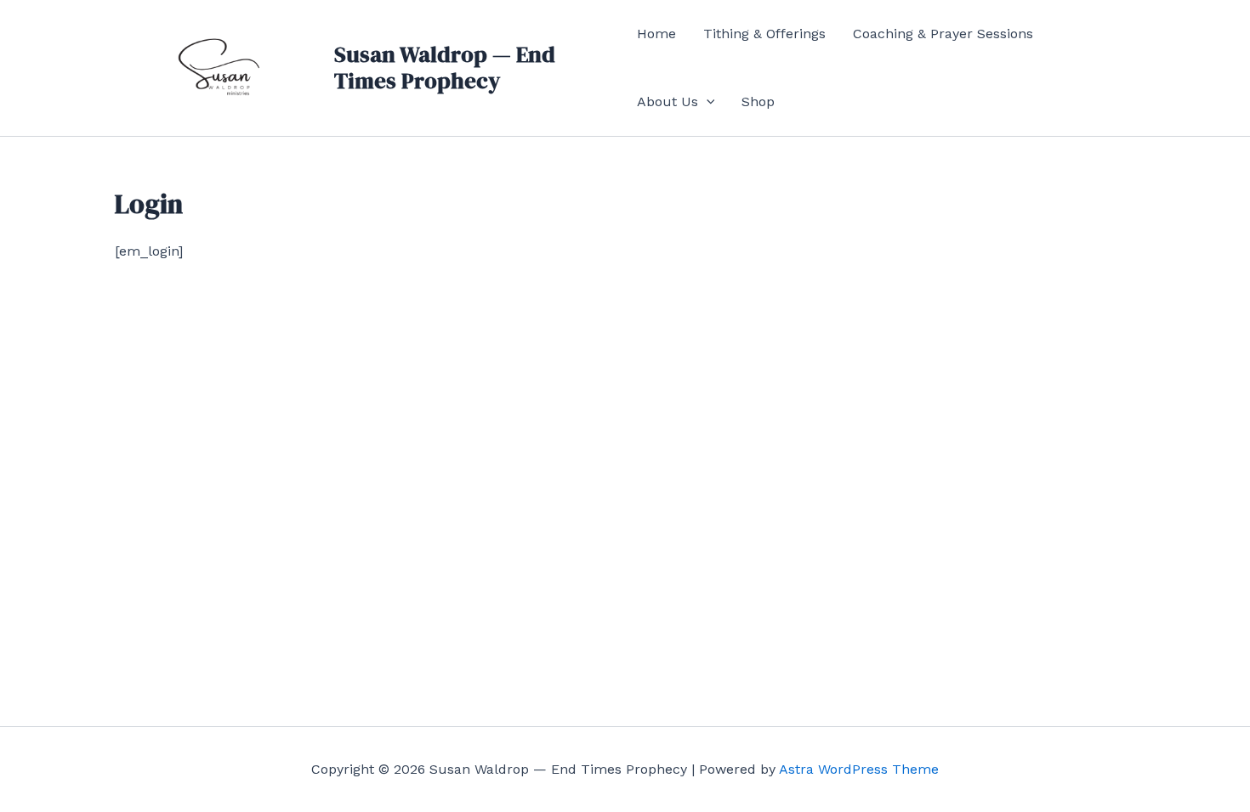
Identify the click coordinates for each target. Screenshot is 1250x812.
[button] (706, 102)
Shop (758, 101)
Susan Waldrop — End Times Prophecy (444, 67)
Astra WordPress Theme (859, 769)
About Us (667, 101)
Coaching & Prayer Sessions (943, 33)
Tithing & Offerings (764, 33)
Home (656, 33)
